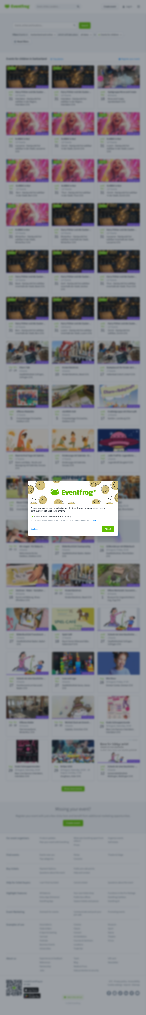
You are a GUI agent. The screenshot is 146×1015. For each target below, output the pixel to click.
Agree (108, 529)
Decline (34, 529)
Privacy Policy (95, 520)
